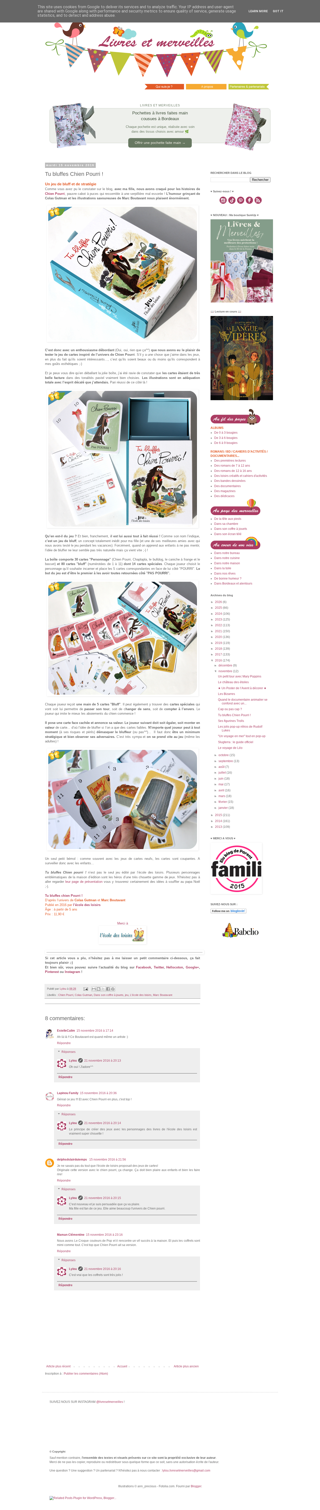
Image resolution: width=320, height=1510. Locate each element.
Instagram (72, 972)
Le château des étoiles (233, 682)
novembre (225, 671)
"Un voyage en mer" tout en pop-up (242, 736)
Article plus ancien (186, 1366)
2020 (219, 637)
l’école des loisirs (86, 905)
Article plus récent (58, 1366)
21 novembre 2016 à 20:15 (102, 1198)
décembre (225, 665)
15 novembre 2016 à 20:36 (98, 1093)
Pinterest (52, 972)
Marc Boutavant (162, 994)
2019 (219, 643)
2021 (219, 631)
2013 (219, 827)
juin (221, 778)
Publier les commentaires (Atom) (86, 1373)
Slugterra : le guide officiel (235, 742)
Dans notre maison (227, 563)
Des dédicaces (224, 496)
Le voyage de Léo (230, 748)
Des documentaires (227, 486)
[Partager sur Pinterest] (112, 988)
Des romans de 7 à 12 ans (232, 465)
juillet (222, 772)
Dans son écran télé (228, 534)
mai (221, 784)
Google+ (192, 967)
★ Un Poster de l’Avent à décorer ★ (242, 688)
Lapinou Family (67, 1093)
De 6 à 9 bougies (226, 443)
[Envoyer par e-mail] (93, 988)
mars (222, 796)
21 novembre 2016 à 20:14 (102, 1123)
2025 (219, 607)
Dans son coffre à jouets (109, 994)
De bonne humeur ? (228, 578)
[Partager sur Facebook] (108, 988)
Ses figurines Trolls (231, 721)
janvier (223, 808)
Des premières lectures (230, 460)
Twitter (159, 967)
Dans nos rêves (225, 573)
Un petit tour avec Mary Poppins (239, 676)
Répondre (64, 1043)
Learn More (258, 11)
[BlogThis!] (98, 988)
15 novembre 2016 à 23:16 (104, 1234)
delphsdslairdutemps (72, 1159)
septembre (226, 761)
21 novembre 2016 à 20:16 (102, 1269)
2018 (219, 648)
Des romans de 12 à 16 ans (233, 471)
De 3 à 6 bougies (226, 438)
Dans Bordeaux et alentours (233, 583)
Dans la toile (222, 568)
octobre (224, 755)
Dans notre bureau (227, 553)
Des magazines (225, 491)
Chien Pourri (55, 194)
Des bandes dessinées (230, 481)
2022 (219, 625)
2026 (219, 602)
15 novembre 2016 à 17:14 (94, 1030)
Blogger (196, 1486)
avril (221, 790)
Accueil (122, 1366)
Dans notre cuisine (227, 558)
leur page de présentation (83, 882)
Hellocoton (174, 967)
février (223, 802)
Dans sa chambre (226, 524)
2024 (219, 613)
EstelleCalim (66, 1030)
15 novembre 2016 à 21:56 (107, 1159)
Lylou (73, 1060)
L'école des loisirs (141, 994)
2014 (219, 821)
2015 (219, 815)
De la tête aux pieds (227, 519)
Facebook (143, 967)
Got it (278, 11)
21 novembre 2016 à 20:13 (102, 1060)
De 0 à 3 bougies (226, 432)
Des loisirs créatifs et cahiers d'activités (240, 476)
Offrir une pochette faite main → (160, 143)
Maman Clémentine (70, 1234)
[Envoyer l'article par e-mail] (85, 988)
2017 (219, 654)
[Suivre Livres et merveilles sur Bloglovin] (228, 912)
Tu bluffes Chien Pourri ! (234, 715)
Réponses (69, 1052)
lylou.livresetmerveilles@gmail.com (186, 1470)
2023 (219, 619)
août (221, 767)
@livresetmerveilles (109, 1402)
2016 (219, 660)
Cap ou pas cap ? (230, 709)
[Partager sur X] (103, 988)
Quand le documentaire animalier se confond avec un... (243, 701)
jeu (126, 994)
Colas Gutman (83, 994)
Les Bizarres (226, 694)
